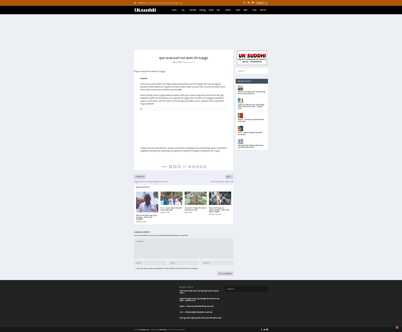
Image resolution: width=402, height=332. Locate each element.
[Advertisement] (201, 30)
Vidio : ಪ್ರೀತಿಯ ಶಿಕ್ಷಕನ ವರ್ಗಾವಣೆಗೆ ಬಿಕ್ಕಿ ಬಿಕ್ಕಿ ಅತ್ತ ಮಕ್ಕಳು (171, 209)
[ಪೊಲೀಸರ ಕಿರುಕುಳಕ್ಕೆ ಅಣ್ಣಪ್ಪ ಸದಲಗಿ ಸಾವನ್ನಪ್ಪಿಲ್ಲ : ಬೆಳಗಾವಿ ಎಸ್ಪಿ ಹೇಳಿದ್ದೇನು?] (147, 202)
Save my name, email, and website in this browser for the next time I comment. (167, 268)
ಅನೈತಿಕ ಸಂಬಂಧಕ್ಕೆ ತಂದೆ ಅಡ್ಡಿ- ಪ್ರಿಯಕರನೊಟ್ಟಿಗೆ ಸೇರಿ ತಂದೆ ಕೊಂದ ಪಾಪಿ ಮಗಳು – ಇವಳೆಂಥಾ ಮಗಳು (251, 106)
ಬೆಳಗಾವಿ (174, 10)
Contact (263, 10)
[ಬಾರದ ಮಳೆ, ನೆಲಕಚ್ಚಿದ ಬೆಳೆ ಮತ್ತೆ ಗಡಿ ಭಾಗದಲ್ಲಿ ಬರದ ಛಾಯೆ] (196, 198)
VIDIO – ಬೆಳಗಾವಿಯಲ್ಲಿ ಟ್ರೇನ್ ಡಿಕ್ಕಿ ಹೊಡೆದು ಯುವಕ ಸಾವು (250, 133)
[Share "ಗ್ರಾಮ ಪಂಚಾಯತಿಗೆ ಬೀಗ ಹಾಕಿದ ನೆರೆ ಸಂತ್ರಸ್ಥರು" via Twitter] (175, 167)
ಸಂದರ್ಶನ (228, 10)
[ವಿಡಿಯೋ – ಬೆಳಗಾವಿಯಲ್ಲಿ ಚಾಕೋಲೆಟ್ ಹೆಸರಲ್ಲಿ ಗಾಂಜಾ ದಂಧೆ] (240, 115)
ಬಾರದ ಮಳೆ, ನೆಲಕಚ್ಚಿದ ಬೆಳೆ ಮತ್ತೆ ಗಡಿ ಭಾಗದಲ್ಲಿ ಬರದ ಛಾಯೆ (195, 209)
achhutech (163, 330)
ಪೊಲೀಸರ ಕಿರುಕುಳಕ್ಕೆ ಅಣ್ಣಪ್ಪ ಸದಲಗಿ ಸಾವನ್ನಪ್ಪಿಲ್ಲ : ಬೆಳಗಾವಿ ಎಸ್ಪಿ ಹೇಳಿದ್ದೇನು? (146, 217)
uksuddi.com (144, 330)
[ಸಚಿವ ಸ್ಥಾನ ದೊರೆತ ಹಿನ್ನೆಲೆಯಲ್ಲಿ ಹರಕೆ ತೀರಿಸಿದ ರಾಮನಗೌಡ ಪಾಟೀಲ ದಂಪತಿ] (240, 141)
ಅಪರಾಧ (211, 10)
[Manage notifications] (397, 327)
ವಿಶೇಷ (245, 10)
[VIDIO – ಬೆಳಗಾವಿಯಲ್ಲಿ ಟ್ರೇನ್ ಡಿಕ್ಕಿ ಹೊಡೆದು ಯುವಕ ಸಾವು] (240, 128)
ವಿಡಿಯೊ (238, 10)
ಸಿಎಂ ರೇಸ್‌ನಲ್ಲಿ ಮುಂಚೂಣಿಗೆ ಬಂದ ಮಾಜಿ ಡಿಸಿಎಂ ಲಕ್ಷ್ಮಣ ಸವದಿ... (165, 3)
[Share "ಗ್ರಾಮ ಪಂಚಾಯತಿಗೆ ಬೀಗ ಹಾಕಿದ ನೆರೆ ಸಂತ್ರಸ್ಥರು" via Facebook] (171, 167)
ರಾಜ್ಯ (183, 10)
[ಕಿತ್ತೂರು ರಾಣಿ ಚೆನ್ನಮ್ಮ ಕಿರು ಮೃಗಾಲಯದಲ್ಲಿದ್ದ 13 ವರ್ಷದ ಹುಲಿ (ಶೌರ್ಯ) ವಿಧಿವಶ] (220, 198)
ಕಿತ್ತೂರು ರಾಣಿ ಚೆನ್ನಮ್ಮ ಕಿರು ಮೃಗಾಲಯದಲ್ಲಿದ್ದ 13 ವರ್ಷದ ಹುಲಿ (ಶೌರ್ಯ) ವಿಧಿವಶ (219, 210)
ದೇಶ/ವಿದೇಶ (192, 10)
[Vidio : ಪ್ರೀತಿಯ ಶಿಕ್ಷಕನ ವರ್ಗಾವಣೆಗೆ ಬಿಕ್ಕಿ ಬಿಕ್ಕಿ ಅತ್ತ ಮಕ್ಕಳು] (171, 198)
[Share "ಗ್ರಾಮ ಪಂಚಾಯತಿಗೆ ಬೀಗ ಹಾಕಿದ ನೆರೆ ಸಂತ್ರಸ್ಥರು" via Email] (179, 167)
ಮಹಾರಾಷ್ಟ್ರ (202, 10)
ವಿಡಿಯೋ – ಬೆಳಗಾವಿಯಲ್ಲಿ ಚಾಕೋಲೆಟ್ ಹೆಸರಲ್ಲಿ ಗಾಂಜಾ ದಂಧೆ (251, 120)
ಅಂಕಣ (254, 10)
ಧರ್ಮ (218, 10)
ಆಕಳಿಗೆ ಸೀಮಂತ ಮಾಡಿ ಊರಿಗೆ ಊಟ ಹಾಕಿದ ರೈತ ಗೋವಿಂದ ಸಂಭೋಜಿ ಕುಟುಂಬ (251, 93)
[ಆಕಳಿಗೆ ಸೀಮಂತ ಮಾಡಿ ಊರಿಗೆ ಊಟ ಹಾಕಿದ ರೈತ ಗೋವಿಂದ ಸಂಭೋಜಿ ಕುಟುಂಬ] (240, 87)
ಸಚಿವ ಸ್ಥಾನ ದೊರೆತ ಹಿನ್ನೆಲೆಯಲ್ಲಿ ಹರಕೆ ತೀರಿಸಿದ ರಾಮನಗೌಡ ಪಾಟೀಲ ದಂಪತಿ (250, 146)
